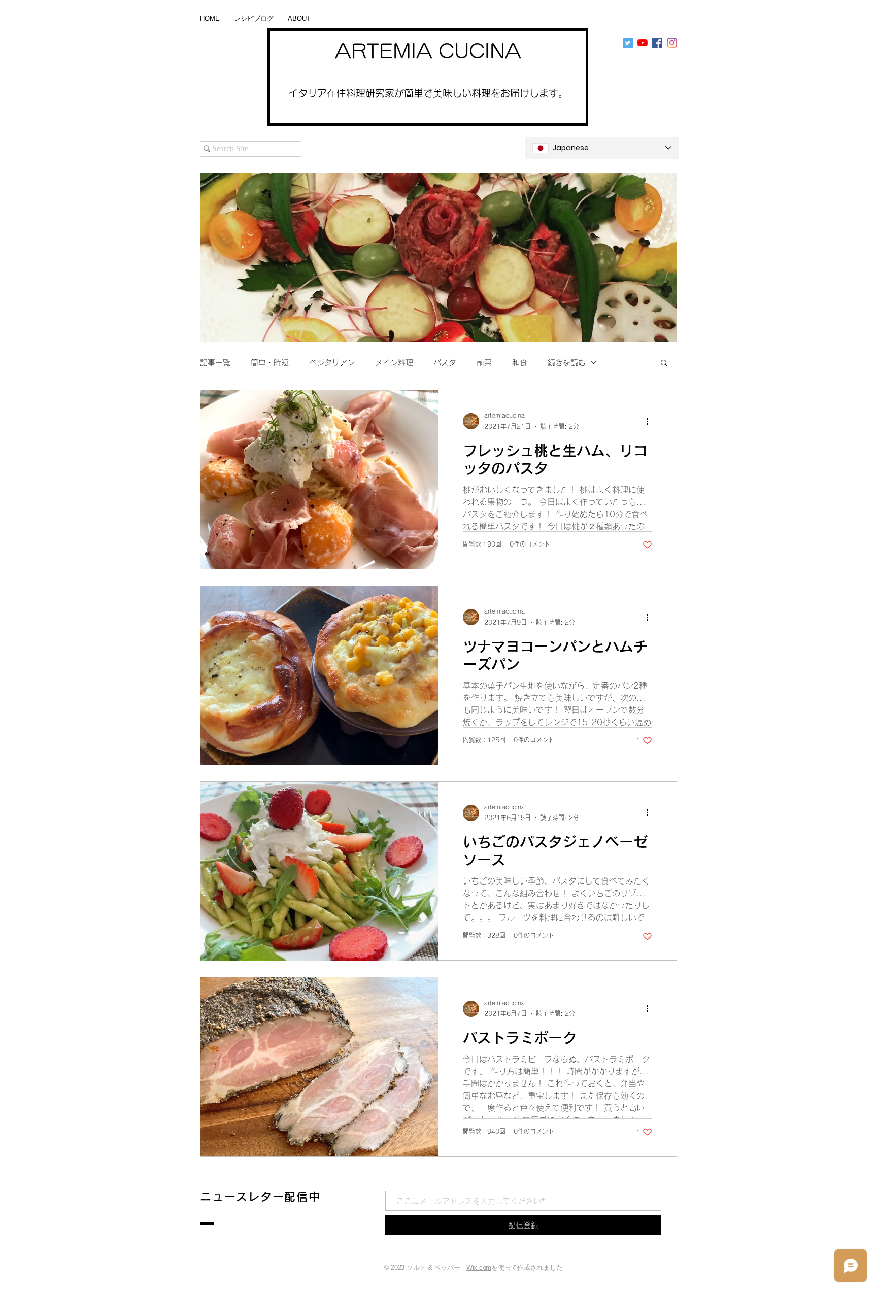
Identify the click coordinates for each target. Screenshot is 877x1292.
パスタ (444, 362)
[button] (664, 363)
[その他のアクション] (651, 421)
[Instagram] (672, 43)
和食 (519, 362)
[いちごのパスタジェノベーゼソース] (319, 871)
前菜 (484, 362)
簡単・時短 (270, 362)
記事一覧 (215, 362)
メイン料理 (394, 362)
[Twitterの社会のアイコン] (628, 43)
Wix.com (478, 1267)
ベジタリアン (332, 362)
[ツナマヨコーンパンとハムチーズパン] (319, 675)
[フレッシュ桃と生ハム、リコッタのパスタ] (319, 479)
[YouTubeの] (642, 43)
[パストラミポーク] (319, 1066)
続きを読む (567, 362)
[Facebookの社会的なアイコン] (657, 43)
